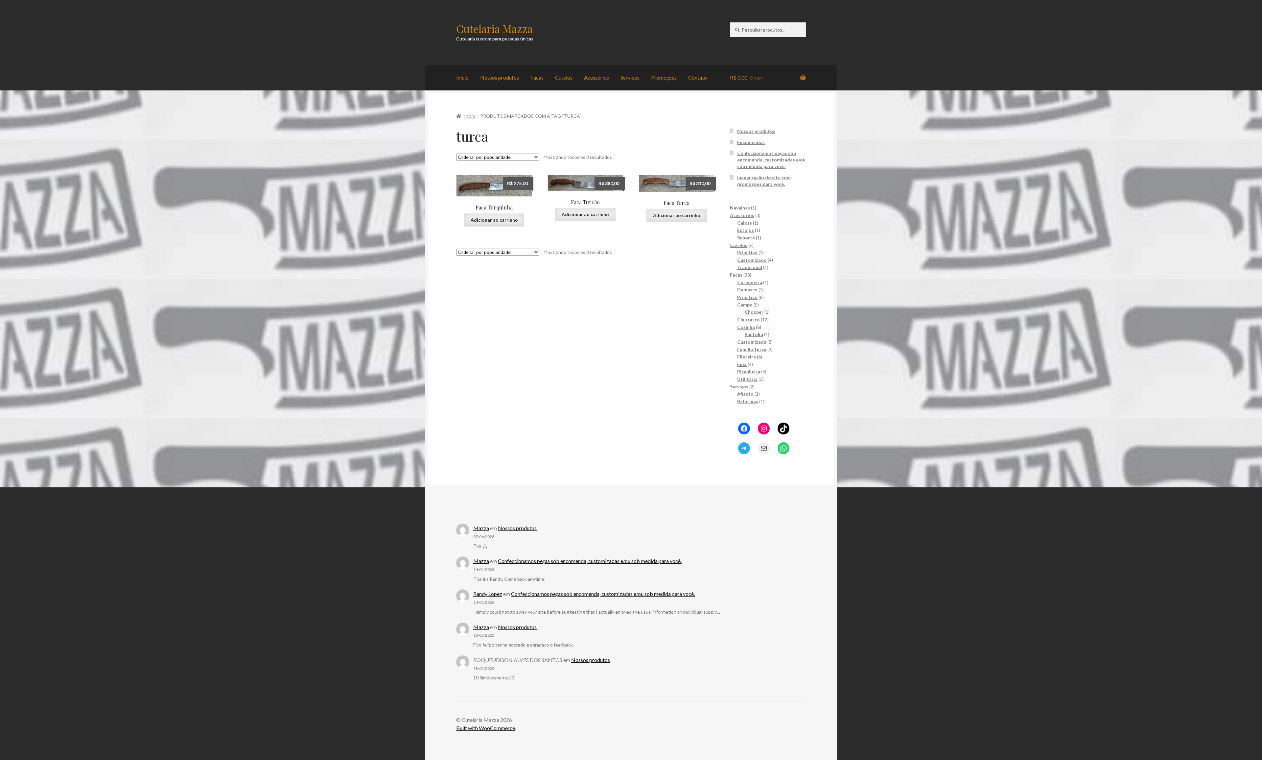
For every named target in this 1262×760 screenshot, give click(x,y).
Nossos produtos (499, 77)
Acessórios (596, 77)
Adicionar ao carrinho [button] (494, 220)
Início (462, 77)
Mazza (481, 528)
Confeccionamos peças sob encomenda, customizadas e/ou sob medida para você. (771, 159)
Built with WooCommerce (485, 728)
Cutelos (564, 77)
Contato (697, 77)
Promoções (664, 77)
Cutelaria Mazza (494, 28)
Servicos (630, 77)
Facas (537, 77)
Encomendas (751, 142)
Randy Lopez (487, 594)
